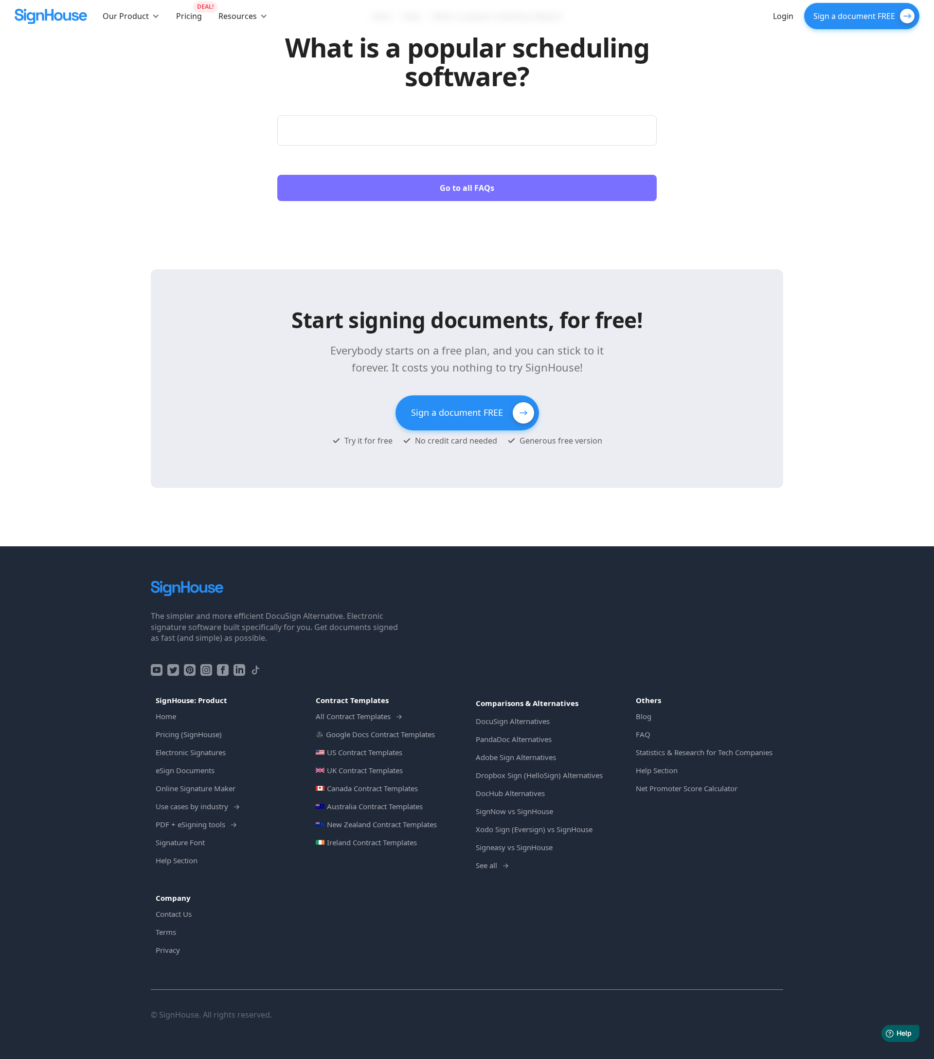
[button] (131, 16)
